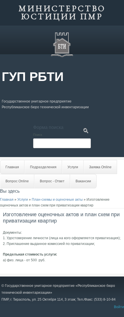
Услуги (72, 167)
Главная (12, 167)
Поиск (37, 134)
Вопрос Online (17, 181)
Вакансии (83, 181)
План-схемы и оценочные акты (57, 200)
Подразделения (43, 167)
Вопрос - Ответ (52, 181)
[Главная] (62, 57)
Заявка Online (100, 167)
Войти (119, 307)
